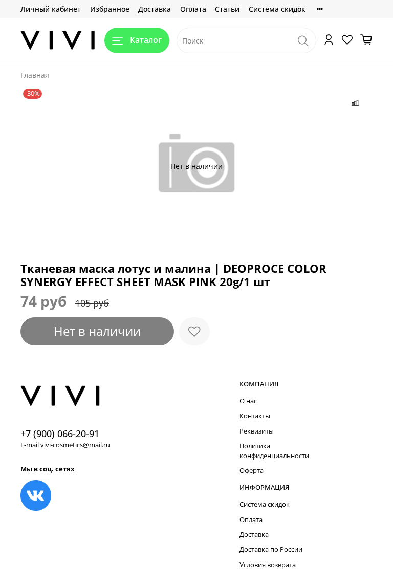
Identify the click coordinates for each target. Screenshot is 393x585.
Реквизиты (256, 431)
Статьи (227, 9)
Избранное (109, 9)
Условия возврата (267, 564)
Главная (34, 75)
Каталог (146, 40)
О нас (248, 401)
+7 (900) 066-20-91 (59, 433)
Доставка (154, 9)
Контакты (254, 415)
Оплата (193, 9)
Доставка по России (270, 549)
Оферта (251, 470)
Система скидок (277, 9)
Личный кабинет (50, 9)
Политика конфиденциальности (274, 451)
